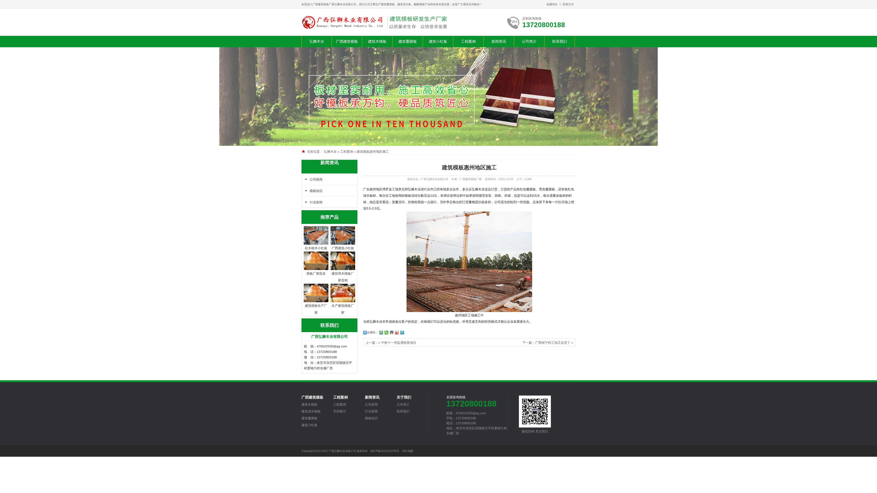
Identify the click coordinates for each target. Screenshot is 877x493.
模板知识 (316, 191)
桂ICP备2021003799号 (384, 451)
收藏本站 (552, 4)
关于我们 (404, 397)
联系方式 (568, 4)
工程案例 (468, 41)
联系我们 (559, 41)
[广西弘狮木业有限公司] (375, 22)
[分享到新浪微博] (397, 332)
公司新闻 (316, 179)
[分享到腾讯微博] (402, 332)
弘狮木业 (316, 41)
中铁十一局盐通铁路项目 (398, 342)
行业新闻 (316, 202)
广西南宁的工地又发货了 (552, 342)
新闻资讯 (498, 41)
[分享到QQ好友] (392, 332)
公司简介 (529, 41)
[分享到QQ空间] (381, 332)
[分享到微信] (386, 332)
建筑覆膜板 (408, 41)
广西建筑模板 (347, 41)
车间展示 (339, 411)
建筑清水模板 (311, 411)
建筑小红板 (438, 41)
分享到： (372, 332)
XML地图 (407, 451)
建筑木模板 (377, 41)
